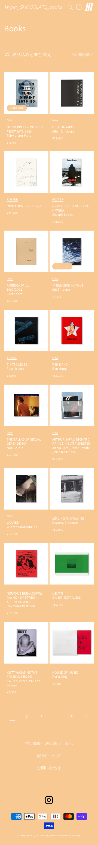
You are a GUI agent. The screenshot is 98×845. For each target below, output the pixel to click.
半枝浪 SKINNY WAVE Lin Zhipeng (67, 284)
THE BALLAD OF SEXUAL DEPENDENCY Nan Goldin (24, 440)
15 (71, 716)
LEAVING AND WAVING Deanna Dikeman (68, 520)
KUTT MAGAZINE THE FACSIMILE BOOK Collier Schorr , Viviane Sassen (23, 678)
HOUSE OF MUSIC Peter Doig (65, 674)
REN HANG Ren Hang (60, 363)
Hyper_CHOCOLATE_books (42, 835)
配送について (49, 755)
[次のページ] (86, 717)
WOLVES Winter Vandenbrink (22, 521)
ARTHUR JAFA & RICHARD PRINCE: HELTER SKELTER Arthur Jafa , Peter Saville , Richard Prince (71, 442)
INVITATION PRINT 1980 (24, 202)
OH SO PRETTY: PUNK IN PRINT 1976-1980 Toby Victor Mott (25, 127)
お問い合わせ (49, 767)
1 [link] (12, 716)
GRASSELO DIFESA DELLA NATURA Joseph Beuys (70, 207)
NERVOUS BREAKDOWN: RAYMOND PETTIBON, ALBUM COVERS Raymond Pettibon (24, 599)
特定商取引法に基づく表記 (49, 743)
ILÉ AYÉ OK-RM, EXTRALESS (66, 595)
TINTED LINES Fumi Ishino (17, 363)
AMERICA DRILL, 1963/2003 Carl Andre (18, 286)
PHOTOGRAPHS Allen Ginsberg (63, 125)
